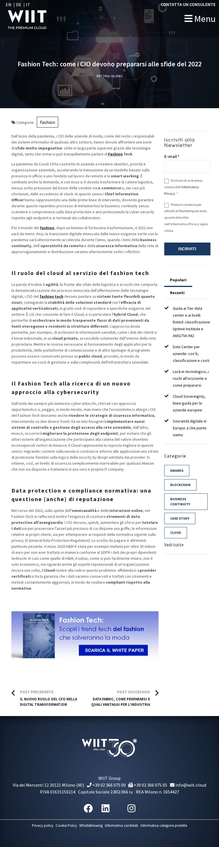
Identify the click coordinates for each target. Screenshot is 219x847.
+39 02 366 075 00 (109, 785)
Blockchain (180, 485)
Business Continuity (180, 501)
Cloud (175, 532)
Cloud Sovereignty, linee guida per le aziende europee (189, 403)
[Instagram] (131, 808)
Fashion (47, 122)
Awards (176, 470)
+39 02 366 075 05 (150, 785)
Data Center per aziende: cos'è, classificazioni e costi (191, 353)
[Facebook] (88, 808)
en (8, 4)
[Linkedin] (106, 808)
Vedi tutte (174, 544)
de (18, 4)
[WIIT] (39, 18)
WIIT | (100, 76)
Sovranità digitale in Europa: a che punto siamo (189, 428)
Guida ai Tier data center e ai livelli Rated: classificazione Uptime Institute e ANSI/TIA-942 (191, 322)
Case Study (179, 518)
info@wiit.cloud (190, 785)
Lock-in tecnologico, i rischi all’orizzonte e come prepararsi (191, 378)
